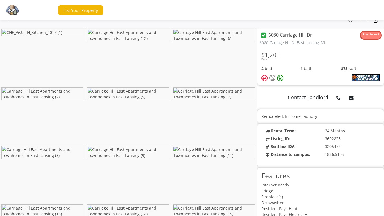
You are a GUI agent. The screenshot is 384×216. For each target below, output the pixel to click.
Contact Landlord (308, 97)
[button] (43, 10)
